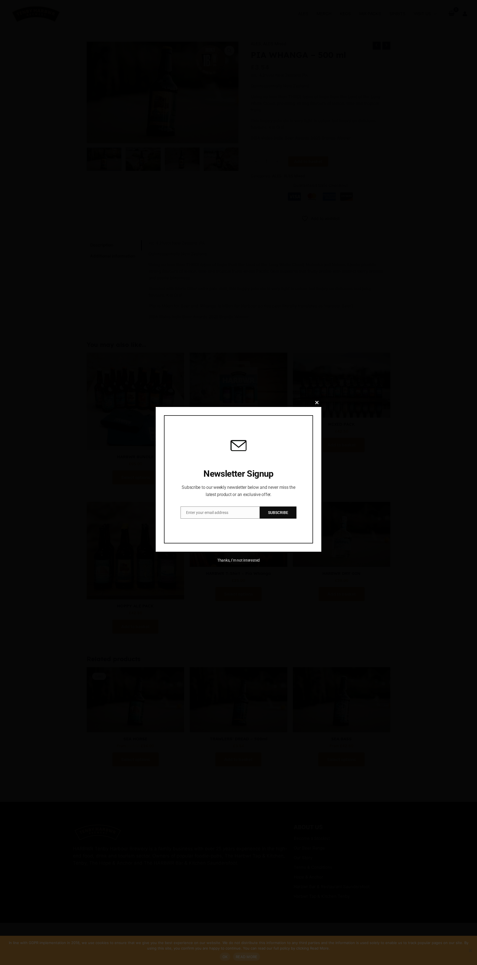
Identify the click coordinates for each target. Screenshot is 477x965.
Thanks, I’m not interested (238, 560)
